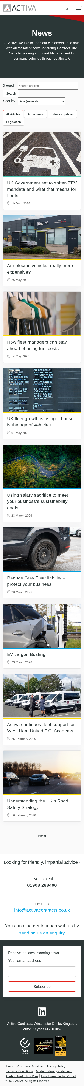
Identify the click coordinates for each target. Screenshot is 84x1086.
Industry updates (62, 114)
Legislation (13, 122)
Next (42, 836)
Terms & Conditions (19, 1071)
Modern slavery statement (54, 1071)
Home (10, 1066)
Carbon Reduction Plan (22, 1076)
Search (9, 85)
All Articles (13, 114)
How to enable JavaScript (58, 1076)
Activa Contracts (19, 8)
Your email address (24, 960)
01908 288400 (42, 885)
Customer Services (30, 1066)
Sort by (9, 101)
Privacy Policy (56, 1066)
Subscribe (42, 986)
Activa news (35, 114)
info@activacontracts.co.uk (42, 910)
